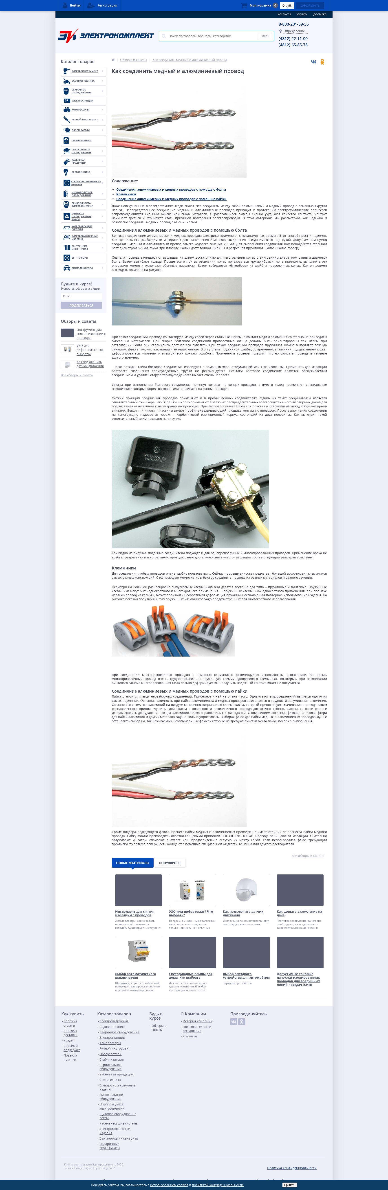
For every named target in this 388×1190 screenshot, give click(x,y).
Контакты (284, 14)
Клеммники (126, 194)
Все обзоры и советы (77, 375)
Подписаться (81, 305)
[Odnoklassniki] (241, 1021)
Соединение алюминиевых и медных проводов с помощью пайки (171, 199)
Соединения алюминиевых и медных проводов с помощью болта (171, 189)
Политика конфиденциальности (292, 1168)
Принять (289, 1185)
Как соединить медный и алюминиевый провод (189, 60)
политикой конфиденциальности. (218, 1185)
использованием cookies (169, 1185)
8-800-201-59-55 (294, 24)
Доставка (319, 14)
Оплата (302, 14)
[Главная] (113, 60)
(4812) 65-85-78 (293, 44)
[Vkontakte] (233, 1021)
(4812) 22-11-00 (293, 38)
